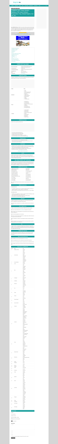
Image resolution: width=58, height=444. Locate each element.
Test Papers (29, 34)
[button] (46, 5)
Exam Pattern (12, 7)
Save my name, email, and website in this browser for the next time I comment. (20, 436)
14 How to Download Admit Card (15, 59)
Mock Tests (21, 34)
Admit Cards (21, 33)
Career (12, 5)
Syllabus (18, 8)
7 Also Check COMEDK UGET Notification (16, 53)
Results (24, 33)
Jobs (22, 5)
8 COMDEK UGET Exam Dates (15, 54)
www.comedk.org (22, 209)
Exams (20, 5)
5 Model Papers (13, 51)
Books (15, 34)
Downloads (16, 5)
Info (39, 5)
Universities (35, 5)
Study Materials (24, 34)
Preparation (31, 5)
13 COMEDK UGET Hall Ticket (14, 58)
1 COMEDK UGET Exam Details (15, 48)
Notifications (26, 5)
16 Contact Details (13, 61)
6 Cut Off (12, 52)
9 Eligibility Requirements (14, 55)
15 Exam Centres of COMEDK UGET (15, 60)
